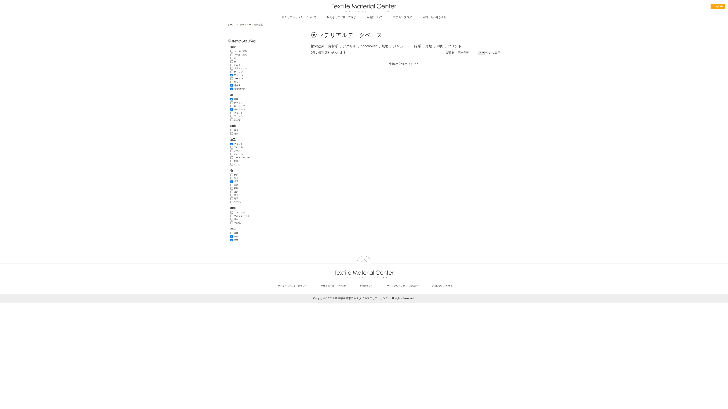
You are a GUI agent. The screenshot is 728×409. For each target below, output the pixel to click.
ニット (237, 82)
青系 (236, 185)
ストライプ (239, 106)
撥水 (236, 219)
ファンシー (239, 116)
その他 (237, 164)
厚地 (236, 240)
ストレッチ (239, 212)
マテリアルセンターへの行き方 (403, 286)
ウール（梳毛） (242, 51)
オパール (238, 154)
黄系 (236, 178)
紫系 (236, 188)
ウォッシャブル (242, 216)
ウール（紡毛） (242, 54)
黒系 (236, 195)
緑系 (236, 181)
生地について (375, 17)
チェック (238, 102)
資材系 (237, 85)
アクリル (238, 75)
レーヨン (238, 78)
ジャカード (239, 109)
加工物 (237, 119)
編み (236, 133)
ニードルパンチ (242, 157)
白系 (236, 191)
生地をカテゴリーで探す (333, 286)
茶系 (236, 198)
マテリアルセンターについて (299, 17)
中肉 (236, 236)
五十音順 (463, 52)
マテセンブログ (402, 17)
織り (236, 130)
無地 (236, 99)
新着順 (450, 52)
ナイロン (238, 71)
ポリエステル (240, 68)
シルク (237, 65)
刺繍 (236, 161)
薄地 (236, 233)
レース (237, 150)
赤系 (236, 174)
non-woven (239, 88)
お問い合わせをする (434, 17)
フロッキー (239, 147)
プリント (238, 113)
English (717, 6)
